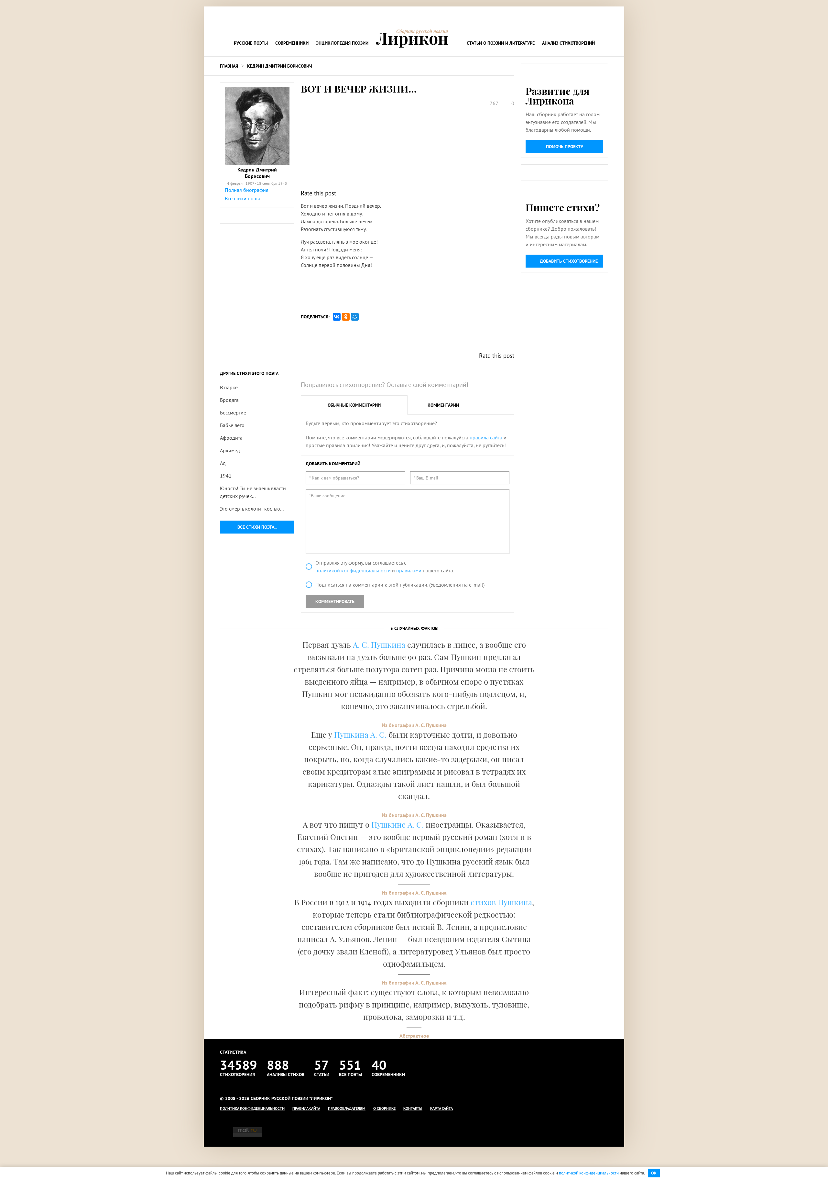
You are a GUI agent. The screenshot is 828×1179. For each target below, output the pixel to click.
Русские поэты (251, 43)
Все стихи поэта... (257, 527)
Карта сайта (441, 1108)
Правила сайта (306, 1108)
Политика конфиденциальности (252, 1108)
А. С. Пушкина (379, 644)
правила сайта (486, 437)
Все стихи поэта (242, 198)
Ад (223, 463)
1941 (226, 475)
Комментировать (334, 601)
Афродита (231, 438)
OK (654, 1173)
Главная (229, 66)
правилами (408, 570)
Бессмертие (233, 412)
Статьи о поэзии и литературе (501, 43)
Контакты (412, 1108)
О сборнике (384, 1108)
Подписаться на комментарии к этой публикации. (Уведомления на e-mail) (400, 584)
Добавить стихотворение (569, 261)
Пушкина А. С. (360, 734)
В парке (229, 387)
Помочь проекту (564, 146)
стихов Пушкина (501, 902)
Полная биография (246, 190)
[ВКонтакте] (337, 317)
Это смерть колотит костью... (252, 508)
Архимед (230, 450)
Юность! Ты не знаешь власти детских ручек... (253, 492)
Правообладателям (346, 1108)
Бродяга (229, 400)
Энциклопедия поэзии (342, 43)
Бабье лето (232, 425)
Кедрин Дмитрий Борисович (279, 66)
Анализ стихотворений (568, 43)
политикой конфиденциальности (353, 570)
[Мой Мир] (355, 317)
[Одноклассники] (346, 317)
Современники (292, 43)
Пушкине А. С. (397, 824)
